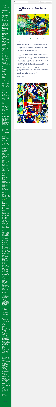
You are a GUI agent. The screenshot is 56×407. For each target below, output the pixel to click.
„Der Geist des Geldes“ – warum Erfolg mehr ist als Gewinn (5, 376)
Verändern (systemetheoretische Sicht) (6, 78)
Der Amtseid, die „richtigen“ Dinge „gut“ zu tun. (6, 260)
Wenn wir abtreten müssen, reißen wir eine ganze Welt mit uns (6, 56)
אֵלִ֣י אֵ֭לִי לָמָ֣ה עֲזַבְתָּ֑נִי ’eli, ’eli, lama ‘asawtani (5, 38)
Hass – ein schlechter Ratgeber (5, 194)
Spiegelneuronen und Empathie (5, 90)
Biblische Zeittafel (4, 282)
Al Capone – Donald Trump (5, 301)
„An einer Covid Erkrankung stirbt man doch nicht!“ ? (6, 391)
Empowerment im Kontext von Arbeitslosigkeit (5, 223)
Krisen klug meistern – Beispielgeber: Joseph (5, 168)
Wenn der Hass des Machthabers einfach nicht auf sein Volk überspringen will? (5, 58)
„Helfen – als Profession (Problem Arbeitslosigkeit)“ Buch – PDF (5, 326)
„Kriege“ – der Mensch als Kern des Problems (5, 363)
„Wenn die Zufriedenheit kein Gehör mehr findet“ (5, 310)
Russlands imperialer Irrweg (6, 101)
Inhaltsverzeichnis (4, 31)
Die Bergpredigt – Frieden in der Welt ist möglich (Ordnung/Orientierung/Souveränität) (6, 242)
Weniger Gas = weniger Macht (5, 60)
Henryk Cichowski (4, 395)
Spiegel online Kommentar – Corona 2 (6, 91)
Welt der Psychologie (5, 63)
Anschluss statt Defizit (5, 23)
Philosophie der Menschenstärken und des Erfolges (5, 121)
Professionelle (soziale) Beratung (5, 114)
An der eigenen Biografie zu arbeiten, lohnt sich (6, 292)
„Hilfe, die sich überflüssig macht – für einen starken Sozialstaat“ (5, 320)
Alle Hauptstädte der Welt (5, 296)
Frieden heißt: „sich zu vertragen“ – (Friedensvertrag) (5, 211)
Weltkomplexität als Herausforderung (5, 62)
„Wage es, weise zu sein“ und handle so (5, 311)
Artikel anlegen (49, 1)
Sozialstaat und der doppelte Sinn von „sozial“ (6, 13)
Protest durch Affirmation (5, 111)
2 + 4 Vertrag (4, 305)
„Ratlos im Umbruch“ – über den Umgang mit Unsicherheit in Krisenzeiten (6, 317)
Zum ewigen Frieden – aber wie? (6, 42)
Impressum (3, 394)
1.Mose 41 (26, 39)
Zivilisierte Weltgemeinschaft (4, 44)
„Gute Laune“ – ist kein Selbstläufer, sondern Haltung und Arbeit (5, 328)
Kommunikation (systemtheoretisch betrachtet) (4, 175)
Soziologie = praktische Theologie (5, 94)
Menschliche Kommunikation (4, 151)
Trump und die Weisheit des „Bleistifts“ (6, 81)
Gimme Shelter (4, 202)
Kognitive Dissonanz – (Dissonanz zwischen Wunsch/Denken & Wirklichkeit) (5, 177)
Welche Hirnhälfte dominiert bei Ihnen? (6, 64)
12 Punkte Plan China (5, 306)
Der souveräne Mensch (5, 247)
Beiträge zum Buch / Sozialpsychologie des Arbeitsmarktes (5, 5)
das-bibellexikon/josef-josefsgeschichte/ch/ (23, 79)
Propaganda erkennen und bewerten (5, 113)
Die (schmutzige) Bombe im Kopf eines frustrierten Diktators (6, 244)
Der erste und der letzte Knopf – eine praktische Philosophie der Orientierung (5, 258)
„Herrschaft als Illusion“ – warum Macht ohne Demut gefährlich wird (5, 322)
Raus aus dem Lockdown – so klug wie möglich (5, 106)
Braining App (4, 278)
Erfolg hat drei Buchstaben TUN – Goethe (5, 220)
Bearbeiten (42, 1)
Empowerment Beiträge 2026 (5, 36)
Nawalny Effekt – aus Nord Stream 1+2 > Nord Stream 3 (5, 141)
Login (2, 405)
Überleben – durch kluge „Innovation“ (5, 80)
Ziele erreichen (4, 45)
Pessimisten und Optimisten (6, 122)
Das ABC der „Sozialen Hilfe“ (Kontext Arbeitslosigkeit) (6, 274)
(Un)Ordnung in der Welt (5, 307)
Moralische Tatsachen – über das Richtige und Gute (6, 150)
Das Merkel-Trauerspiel (5, 271)
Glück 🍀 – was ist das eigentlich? (5, 200)
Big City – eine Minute (5, 281)
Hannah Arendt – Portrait (5, 195)
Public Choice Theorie (5, 109)
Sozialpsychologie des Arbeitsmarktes (5, 30)
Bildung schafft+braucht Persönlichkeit (5, 280)
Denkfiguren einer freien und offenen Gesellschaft (5, 263)
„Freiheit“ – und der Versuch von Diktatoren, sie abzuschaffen (6, 330)
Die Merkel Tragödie (5, 234)
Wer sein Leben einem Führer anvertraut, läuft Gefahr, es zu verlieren (5, 51)
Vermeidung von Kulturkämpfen (4, 75)
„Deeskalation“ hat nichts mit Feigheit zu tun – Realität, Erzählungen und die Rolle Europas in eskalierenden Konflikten (5, 337)
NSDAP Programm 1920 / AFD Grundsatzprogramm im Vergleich (5, 133)
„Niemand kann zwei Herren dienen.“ (6, 360)
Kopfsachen (3, 171)
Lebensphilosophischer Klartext (5, 162)
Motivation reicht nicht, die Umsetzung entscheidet (5, 148)
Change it (3, 275)
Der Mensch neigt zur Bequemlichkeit (5, 21)
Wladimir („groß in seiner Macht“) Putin (5, 46)
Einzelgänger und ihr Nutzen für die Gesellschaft (6, 226)
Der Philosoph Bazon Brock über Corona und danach (6, 248)
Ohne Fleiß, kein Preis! (5, 128)
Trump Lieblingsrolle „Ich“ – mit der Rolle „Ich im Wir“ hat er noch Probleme (6, 83)
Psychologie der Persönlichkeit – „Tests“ (5, 110)
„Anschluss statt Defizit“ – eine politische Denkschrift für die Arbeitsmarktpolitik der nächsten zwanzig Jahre (6, 25)
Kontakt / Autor (4, 393)
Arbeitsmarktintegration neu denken (6, 288)
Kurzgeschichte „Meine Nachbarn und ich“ (5, 166)
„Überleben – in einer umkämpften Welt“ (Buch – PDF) (5, 348)
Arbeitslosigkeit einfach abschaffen (5, 289)
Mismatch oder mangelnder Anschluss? (6, 14)
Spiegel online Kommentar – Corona (6, 93)
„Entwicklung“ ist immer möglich (5, 373)
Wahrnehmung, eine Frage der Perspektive (5, 69)
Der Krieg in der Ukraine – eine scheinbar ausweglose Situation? (5, 253)
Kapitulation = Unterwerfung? (4, 181)
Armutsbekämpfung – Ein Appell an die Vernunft (5, 286)
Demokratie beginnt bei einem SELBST (5, 266)
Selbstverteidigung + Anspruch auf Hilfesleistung (6, 97)
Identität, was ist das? (5, 185)
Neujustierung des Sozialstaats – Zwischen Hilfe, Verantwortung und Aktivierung (5, 138)
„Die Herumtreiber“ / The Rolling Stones (5, 374)
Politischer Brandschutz (5, 118)
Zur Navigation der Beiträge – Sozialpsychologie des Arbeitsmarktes (6, 8)
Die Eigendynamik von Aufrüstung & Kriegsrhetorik (6, 236)
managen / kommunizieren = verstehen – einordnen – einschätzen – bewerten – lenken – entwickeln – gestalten (6, 157)
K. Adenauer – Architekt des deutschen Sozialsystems (6, 182)
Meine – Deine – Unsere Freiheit (5, 153)
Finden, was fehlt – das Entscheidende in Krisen (5, 212)
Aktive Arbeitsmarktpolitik (5, 302)
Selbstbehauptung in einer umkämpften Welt (5, 98)
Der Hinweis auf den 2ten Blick (5, 256)
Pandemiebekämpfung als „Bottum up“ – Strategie (5, 124)
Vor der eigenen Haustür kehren (5, 70)
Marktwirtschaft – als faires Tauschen (5, 154)
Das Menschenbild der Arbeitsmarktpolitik (5, 22)
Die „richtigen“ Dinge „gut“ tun (5, 246)
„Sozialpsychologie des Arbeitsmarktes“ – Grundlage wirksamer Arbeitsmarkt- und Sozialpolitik (5, 352)
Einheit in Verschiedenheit (5, 227)
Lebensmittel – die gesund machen (5, 164)
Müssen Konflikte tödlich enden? (5, 147)
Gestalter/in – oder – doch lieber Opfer (5, 203)
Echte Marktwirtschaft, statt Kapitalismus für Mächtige (6, 228)
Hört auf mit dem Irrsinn (5, 188)
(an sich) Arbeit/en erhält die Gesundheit (6, 308)
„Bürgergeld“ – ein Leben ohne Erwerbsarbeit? (5, 339)
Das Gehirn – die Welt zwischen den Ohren (5, 272)
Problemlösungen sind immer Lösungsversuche (5, 116)
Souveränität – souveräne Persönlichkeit (5, 96)
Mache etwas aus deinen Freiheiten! (5, 160)
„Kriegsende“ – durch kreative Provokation (5, 318)
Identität (3, 186)
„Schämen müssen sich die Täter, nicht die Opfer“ (5, 315)
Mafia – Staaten (4, 159)
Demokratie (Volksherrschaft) (4, 268)
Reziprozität (4, 104)
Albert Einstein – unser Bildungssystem (5, 297)
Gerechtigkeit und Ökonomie (4, 207)
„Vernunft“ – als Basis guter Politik (6, 346)
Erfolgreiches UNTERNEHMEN (4, 217)
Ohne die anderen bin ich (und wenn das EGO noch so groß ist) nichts (6, 130)
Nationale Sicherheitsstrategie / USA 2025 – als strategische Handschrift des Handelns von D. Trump (5, 144)
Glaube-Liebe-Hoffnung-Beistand (5, 201)
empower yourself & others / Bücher (5, 34)
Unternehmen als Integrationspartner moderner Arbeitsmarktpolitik (5, 11)
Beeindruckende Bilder (5, 285)
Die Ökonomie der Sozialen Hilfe (6, 19)
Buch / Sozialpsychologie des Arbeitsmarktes (5, 28)
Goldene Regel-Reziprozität (5, 198)
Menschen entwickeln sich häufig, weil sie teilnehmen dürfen (5, 16)
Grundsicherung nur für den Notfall (6, 196)
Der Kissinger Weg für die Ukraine (5, 255)
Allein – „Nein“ (4, 295)
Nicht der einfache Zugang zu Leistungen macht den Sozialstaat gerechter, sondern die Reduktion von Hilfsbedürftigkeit (6, 135)
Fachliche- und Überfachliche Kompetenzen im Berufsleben (6, 216)
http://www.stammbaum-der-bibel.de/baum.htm (26, 38)
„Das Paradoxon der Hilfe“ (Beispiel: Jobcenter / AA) (5, 378)
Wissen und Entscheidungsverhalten (5, 48)
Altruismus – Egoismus (5, 293)
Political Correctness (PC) (5, 119)
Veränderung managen (5, 76)
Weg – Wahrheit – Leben (5, 65)
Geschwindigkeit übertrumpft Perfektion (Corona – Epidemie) (5, 206)
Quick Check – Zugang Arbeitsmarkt (5, 108)
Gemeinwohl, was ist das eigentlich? (5, 208)
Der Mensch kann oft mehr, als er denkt (6, 251)
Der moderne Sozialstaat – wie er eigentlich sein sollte (5, 250)
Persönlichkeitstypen (5, 123)
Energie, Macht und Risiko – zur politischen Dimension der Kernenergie (6, 222)
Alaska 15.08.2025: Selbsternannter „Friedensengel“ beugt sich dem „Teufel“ (5, 299)
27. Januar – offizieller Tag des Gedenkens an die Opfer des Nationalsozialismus (6, 304)
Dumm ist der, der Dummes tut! (6, 230)
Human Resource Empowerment (4, 187)
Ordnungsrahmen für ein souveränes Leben (5, 127)
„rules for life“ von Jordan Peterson (5, 355)
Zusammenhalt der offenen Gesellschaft (6, 41)
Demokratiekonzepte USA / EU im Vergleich (6, 265)
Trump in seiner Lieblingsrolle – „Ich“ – (5, 85)
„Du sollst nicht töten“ (5, 331)
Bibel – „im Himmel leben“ (5, 283)
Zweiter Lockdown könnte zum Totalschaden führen (5, 39)
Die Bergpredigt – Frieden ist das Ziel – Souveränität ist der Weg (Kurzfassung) (6, 238)
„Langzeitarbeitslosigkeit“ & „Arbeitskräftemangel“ (6, 361)
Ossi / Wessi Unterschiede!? (6, 125)
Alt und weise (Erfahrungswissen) (4, 294)
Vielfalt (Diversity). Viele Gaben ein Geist (5, 72)
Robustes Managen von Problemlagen (5, 103)
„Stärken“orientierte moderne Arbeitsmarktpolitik (5, 313)
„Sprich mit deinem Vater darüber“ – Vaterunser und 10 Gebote (5, 350)
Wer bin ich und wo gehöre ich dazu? (6, 54)
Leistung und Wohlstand (5, 161)
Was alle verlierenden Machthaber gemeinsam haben (5, 67)
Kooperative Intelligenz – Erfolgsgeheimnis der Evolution (5, 173)
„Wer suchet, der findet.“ (5, 343)
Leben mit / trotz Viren (5, 165)
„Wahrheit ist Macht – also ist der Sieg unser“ (5, 344)
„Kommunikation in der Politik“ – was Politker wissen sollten (5, 365)
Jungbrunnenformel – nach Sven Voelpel (5, 184)
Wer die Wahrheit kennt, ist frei (6, 53)
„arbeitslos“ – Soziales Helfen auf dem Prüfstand (5, 390)
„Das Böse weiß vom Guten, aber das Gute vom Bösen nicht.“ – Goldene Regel (6, 380)
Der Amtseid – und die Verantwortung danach (5, 262)
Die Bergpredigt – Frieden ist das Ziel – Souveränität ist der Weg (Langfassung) (6, 240)
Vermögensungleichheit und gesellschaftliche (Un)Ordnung (6, 74)
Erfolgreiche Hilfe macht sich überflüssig (6, 18)
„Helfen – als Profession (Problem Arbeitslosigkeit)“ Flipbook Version (5, 367)
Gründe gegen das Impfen (5, 197)
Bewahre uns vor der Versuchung (5, 284)
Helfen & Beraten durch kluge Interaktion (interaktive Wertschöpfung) (6, 192)
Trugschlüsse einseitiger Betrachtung (5, 86)
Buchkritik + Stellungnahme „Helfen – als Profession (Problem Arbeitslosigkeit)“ (6, 277)
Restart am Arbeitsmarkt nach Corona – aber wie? (5, 105)
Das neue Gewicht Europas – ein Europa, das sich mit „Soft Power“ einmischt (6, 270)
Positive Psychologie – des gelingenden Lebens (5, 117)
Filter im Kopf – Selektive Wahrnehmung (5, 213)
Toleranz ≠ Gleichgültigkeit (5, 88)
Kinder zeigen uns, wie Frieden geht (5, 179)
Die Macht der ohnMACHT (5, 235)
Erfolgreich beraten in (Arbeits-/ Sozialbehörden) (5, 218)
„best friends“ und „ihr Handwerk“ (5, 381)
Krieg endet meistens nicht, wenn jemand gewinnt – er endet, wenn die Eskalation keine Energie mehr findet (6, 170)
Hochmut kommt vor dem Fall (5, 190)
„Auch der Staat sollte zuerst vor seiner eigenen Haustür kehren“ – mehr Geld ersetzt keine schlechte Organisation (6, 386)
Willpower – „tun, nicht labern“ (5, 49)
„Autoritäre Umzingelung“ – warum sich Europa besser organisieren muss (6, 383)
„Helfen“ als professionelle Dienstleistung (5, 324)
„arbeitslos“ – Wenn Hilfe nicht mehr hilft (5, 388)
